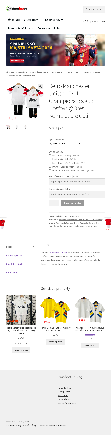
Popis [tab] (9, 246)
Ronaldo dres (64, 387)
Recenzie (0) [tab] (12, 272)
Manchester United (58, 252)
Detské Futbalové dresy (90, 222)
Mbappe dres (64, 391)
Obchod (15, 19)
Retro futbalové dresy (93, 219)
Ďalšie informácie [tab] (14, 263)
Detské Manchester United (43, 72)
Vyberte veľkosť (56, 139)
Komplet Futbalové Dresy (60, 226)
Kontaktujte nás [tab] (14, 255)
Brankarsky (44, 28)
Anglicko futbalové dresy (67, 222)
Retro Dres (92, 226)
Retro (57, 28)
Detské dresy (31, 19)
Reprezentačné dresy (19, 28)
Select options (21, 350)
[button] (40, 86)
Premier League (80, 226)
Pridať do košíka (72, 202)
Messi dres (63, 395)
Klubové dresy (52, 19)
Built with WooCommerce (53, 425)
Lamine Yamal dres (67, 402)
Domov (12, 72)
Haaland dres (64, 399)
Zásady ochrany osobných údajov (22, 425)
